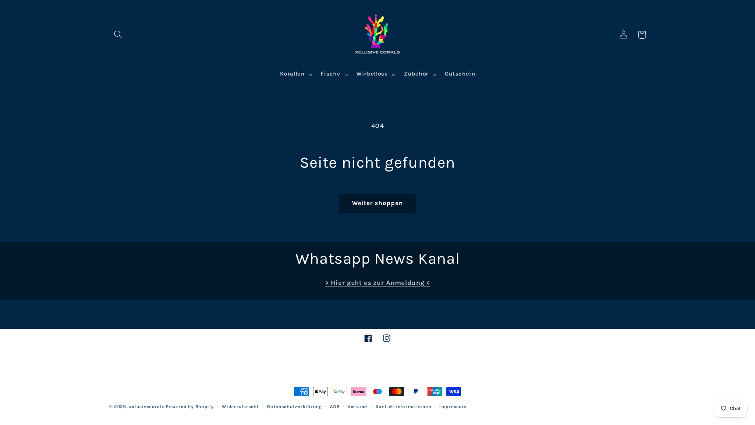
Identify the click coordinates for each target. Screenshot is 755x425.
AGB (334, 406)
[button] (118, 35)
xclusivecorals (146, 406)
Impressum (453, 406)
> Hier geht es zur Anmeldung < (377, 282)
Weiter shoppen (377, 203)
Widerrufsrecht (240, 406)
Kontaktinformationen (403, 406)
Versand (357, 406)
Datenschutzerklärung (294, 406)
